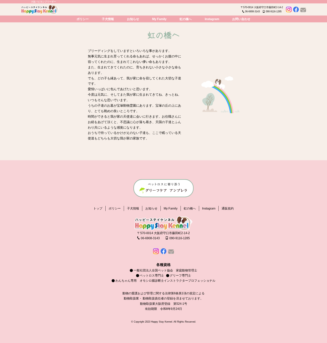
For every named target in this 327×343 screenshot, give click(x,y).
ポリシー (83, 19)
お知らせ (133, 19)
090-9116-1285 (274, 11)
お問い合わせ (241, 19)
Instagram (212, 19)
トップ (97, 208)
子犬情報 (108, 19)
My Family (159, 19)
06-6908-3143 (252, 11)
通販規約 (228, 208)
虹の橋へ (186, 19)
